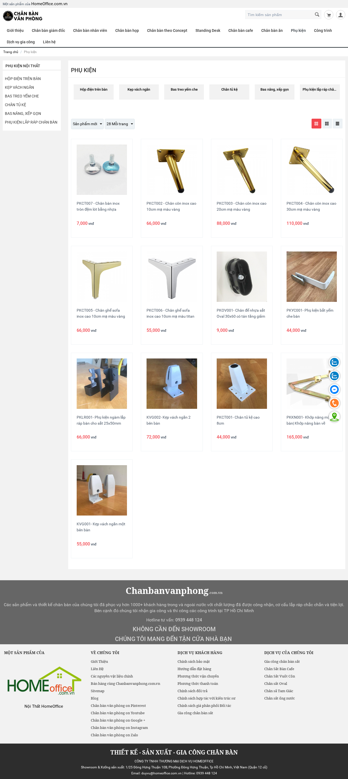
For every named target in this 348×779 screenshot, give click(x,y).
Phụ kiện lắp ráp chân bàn (31, 122)
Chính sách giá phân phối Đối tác (204, 705)
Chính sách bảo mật (194, 661)
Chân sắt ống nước (279, 698)
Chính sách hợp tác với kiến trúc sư (206, 698)
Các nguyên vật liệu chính (112, 676)
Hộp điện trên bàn (23, 78)
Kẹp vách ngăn (19, 87)
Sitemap (97, 690)
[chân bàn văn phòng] (23, 15)
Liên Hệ (97, 668)
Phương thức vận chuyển (198, 676)
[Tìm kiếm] (317, 15)
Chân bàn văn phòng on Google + (118, 720)
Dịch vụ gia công (21, 42)
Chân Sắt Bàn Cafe (279, 668)
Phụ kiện (298, 30)
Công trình (323, 30)
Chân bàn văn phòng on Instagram (119, 727)
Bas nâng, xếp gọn (23, 113)
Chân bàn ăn (272, 30)
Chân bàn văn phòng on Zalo (114, 734)
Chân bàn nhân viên (90, 30)
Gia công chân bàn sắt (195, 712)
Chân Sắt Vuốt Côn (279, 676)
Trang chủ (10, 52)
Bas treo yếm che (22, 96)
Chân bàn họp (127, 30)
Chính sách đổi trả (192, 690)
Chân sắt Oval (275, 683)
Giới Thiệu (99, 661)
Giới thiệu (15, 30)
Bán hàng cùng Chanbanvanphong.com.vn (125, 683)
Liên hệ (49, 42)
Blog (94, 698)
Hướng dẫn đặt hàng (194, 668)
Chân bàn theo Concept (167, 30)
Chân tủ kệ (15, 105)
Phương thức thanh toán (198, 683)
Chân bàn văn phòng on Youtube (118, 712)
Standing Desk (207, 30)
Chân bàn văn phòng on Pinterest (118, 705)
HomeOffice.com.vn (49, 3)
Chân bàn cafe (240, 30)
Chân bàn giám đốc (48, 30)
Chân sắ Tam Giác (278, 690)
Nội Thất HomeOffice (43, 706)
